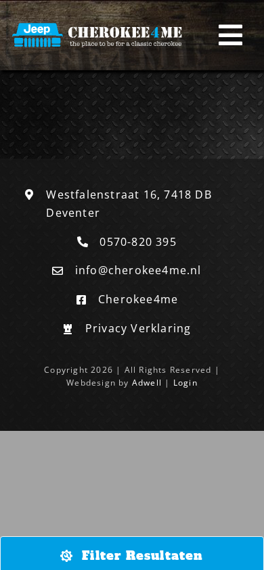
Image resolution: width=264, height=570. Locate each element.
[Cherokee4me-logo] (99, 23)
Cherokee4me (138, 299)
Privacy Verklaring (138, 328)
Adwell (147, 382)
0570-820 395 (138, 241)
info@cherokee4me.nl (138, 270)
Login (185, 382)
